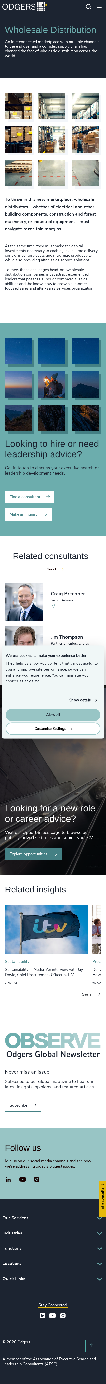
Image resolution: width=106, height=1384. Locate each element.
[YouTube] (23, 1179)
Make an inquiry (23, 514)
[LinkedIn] (8, 1180)
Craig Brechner (68, 593)
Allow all (53, 715)
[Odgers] (24, 7)
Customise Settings (50, 729)
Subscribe (18, 1105)
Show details (80, 700)
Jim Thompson (67, 637)
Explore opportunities (29, 854)
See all (88, 994)
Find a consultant (25, 497)
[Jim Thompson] (24, 645)
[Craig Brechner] (24, 602)
